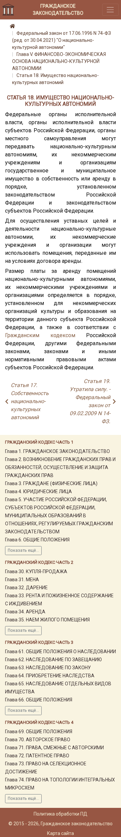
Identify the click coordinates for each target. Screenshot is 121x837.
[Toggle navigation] (110, 9)
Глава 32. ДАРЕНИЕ (26, 587)
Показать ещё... (23, 550)
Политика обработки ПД (60, 814)
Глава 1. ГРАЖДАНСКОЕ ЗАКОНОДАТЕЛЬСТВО (57, 451)
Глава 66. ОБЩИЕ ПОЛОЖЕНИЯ (38, 699)
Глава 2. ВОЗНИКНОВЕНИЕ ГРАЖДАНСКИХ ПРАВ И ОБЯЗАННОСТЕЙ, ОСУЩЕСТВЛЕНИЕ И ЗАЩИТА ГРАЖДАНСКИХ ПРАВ (60, 467)
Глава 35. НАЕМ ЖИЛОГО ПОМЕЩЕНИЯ (47, 619)
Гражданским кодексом (40, 335)
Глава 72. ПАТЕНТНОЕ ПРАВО (37, 755)
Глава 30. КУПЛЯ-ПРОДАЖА (36, 571)
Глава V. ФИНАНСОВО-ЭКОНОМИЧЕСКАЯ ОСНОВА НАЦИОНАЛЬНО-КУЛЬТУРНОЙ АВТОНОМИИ (59, 61)
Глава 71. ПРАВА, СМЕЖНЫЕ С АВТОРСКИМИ (54, 747)
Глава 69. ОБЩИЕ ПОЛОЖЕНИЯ (38, 731)
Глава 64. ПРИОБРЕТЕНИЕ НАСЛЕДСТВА (49, 675)
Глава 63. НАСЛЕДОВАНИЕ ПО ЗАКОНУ (48, 667)
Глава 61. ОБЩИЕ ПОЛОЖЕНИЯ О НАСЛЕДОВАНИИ (60, 651)
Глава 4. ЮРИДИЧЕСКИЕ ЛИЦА (38, 491)
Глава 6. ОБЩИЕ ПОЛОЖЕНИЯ (37, 539)
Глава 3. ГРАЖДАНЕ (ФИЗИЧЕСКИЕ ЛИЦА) (51, 483)
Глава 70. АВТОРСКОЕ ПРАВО (37, 739)
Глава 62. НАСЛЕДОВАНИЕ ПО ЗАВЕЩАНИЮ (53, 659)
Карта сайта (60, 833)
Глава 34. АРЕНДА (25, 611)
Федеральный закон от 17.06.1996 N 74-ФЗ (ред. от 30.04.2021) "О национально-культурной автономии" (61, 40)
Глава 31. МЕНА (22, 579)
